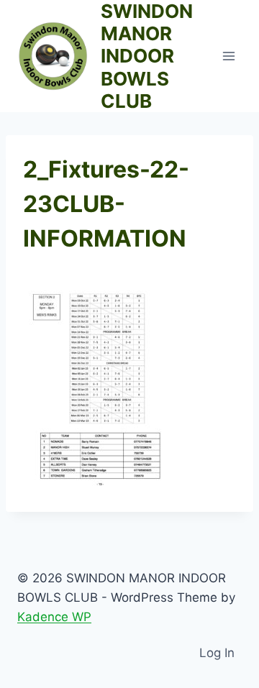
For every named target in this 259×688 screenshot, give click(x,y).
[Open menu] (228, 56)
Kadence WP (54, 617)
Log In (217, 653)
